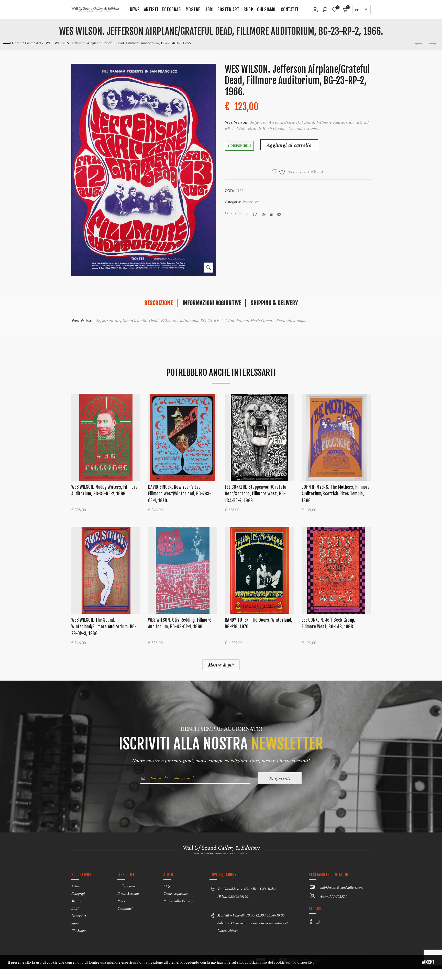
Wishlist (337, 7)
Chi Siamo (266, 9)
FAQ (166, 885)
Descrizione (158, 302)
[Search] (325, 10)
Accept (428, 962)
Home (16, 42)
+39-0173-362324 (333, 896)
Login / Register (315, 11)
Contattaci (124, 908)
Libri (209, 9)
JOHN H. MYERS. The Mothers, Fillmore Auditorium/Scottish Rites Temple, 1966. (336, 493)
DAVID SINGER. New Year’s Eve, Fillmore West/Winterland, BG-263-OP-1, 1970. (179, 493)
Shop (248, 9)
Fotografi (172, 9)
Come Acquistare (175, 893)
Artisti (151, 9)
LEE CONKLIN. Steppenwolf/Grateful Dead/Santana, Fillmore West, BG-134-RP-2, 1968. (256, 493)
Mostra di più (221, 665)
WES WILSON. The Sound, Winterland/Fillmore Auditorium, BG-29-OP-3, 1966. (104, 626)
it (357, 9)
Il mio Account (128, 893)
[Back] (6, 43)
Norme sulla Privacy (178, 900)
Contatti (289, 9)
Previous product (419, 44)
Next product (431, 44)
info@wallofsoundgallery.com (341, 887)
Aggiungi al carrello (289, 144)
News (135, 9)
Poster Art (228, 9)
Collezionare (126, 885)
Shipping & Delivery (274, 302)
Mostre (193, 9)
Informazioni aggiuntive (211, 302)
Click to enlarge (208, 268)
